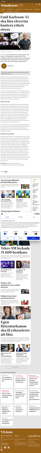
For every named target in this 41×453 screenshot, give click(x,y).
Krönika (5, 171)
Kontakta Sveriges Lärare (34, 445)
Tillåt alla (33, 238)
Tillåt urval (20, 238)
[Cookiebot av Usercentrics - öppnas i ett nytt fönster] (35, 214)
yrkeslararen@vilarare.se (5, 444)
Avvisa (7, 238)
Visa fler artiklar (15, 367)
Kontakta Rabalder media (20, 443)
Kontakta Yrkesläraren (4, 443)
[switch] (15, 234)
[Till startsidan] (3, 1)
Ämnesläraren (10, 9)
